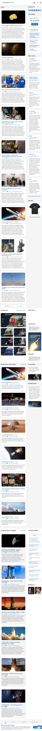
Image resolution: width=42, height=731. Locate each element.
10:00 (32, 95)
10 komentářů (17, 290)
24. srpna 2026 (9, 124)
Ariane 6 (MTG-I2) (34, 18)
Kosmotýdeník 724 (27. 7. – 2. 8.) (10, 462)
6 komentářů (17, 491)
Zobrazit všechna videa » (21, 310)
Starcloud (31, 154)
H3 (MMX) (32, 49)
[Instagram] (33, 10)
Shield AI (31, 93)
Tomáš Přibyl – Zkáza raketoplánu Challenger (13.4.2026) (11, 643)
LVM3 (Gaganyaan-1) (34, 45)
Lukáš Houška (4, 223)
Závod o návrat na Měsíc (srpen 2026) (11, 89)
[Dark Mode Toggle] (39, 728)
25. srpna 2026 (11, 59)
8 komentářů (17, 158)
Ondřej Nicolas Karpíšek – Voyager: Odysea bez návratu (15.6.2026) (11, 550)
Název (34, 535)
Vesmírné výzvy (24, 721)
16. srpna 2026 (10, 409)
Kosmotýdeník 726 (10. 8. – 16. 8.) (10, 408)
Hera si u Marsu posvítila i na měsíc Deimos (12, 25)
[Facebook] (31, 10)
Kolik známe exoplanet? (7, 57)
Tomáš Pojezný (31, 60)
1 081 (18, 306)
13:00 (32, 61)
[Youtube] (29, 10)
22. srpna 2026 (9, 290)
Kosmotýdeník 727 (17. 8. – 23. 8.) (10, 222)
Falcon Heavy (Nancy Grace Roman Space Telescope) (34, 35)
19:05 (13, 124)
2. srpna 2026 (10, 463)
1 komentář (16, 91)
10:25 (32, 81)
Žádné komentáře (20, 191)
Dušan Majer (4, 124)
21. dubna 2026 (9, 614)
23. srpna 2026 (10, 191)
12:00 (14, 223)
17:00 (15, 59)
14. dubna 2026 (9, 676)
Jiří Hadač (3, 552)
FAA (30, 179)
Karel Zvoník (4, 491)
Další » (21, 306)
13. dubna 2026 (9, 708)
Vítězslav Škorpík (4, 59)
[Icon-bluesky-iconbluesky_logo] (40, 10)
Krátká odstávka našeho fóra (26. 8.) (34, 78)
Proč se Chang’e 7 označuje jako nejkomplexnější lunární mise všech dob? (12, 155)
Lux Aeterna (32, 111)
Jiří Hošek (3, 91)
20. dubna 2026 (9, 645)
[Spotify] (38, 10)
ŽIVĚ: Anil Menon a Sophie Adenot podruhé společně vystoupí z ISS (12, 122)
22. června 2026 (9, 552)
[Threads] (36, 10)
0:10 (12, 91)
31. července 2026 (10, 491)
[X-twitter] (34, 10)
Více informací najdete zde (17, 729)
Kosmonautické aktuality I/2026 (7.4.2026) (13, 612)
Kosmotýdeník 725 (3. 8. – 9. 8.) (9, 435)
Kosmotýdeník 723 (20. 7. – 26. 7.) (10, 517)
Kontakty (13, 721)
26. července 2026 (11, 518)
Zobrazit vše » (23, 364)
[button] (34, 2)
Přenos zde (34, 24)
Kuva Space (32, 58)
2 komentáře (19, 59)
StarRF (30, 136)
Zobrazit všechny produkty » (34, 217)
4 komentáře (16, 436)
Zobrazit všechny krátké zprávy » (34, 196)
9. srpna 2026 (10, 436)
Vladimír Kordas (31, 80)
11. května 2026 (9, 584)
